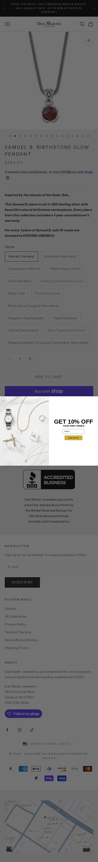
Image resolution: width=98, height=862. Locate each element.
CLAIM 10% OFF (73, 438)
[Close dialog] (3, 399)
